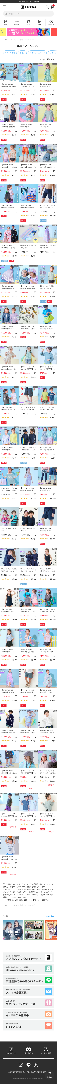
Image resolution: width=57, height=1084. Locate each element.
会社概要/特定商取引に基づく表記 (18, 1072)
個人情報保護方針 (36, 1072)
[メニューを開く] (4, 6)
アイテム (13, 40)
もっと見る (50, 916)
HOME (5, 40)
